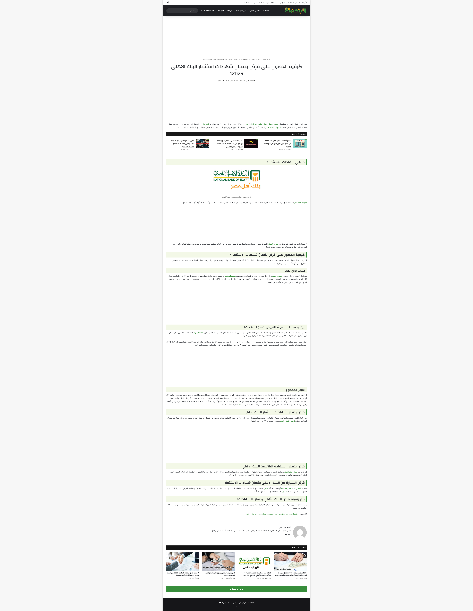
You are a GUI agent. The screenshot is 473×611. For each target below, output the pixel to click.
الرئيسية (265, 59)
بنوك (230, 10)
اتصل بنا (246, 2)
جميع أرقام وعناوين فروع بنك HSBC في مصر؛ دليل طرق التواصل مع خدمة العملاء (277, 143)
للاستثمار (205, 124)
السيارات (221, 10)
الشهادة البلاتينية (274, 127)
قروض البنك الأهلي (287, 421)
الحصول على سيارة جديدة (291, 488)
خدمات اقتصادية (208, 10)
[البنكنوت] (296, 11)
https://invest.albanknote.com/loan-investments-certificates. (272, 514)
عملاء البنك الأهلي (291, 472)
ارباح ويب (281, 2)
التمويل (284, 491)
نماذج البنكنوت (271, 2)
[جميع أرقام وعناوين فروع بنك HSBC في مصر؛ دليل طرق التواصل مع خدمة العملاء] (300, 143)
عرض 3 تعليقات (237, 589)
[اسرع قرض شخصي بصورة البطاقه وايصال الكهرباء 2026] (218, 561)
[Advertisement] (236, 37)
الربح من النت (241, 10)
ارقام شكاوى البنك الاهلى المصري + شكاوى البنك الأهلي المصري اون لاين (257, 574)
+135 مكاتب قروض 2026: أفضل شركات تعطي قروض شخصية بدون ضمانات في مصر (291, 574)
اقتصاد (267, 10)
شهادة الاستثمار (300, 202)
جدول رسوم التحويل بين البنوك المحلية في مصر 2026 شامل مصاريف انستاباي (182, 143)
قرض (266, 488)
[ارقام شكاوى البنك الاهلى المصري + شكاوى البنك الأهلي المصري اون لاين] (254, 561)
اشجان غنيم (249, 80)
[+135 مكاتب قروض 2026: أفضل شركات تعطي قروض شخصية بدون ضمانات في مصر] (290, 561)
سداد (241, 404)
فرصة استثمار (230, 276)
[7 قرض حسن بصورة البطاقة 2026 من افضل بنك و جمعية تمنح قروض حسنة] (182, 561)
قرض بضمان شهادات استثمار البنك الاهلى (261, 124)
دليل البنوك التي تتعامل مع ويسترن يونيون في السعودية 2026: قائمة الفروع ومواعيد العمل (230, 143)
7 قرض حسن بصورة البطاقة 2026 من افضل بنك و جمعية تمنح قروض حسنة (183, 574)
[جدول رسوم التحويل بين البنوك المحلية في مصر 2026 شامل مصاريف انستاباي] (202, 143)
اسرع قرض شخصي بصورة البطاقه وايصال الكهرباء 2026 (220, 574)
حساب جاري (277, 276)
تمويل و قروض (256, 59)
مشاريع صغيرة (254, 10)
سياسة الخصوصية (258, 2)
